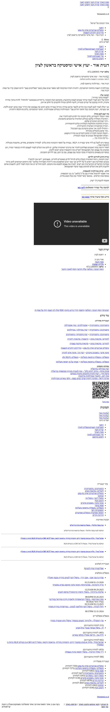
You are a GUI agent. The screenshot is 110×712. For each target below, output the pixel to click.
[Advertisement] (55, 289)
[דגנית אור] (104, 413)
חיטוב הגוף (99, 500)
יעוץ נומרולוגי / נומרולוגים (77, 330)
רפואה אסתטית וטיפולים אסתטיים (89, 513)
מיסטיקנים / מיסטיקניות (99, 325)
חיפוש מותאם (98, 58)
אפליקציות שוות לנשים (94, 568)
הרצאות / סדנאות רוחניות (77, 339)
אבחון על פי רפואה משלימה (67, 362)
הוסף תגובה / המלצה (95, 269)
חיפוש (87, 2)
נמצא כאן (85, 197)
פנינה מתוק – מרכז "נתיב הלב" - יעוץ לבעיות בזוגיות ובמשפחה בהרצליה (80, 371)
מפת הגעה (99, 262)
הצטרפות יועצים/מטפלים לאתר (91, 49)
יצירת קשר (94, 2)
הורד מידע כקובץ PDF (69, 310)
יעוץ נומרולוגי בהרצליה (100, 369)
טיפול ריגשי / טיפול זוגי (94, 498)
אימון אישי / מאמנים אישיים (97, 353)
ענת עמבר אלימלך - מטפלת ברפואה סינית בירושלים (87, 525)
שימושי (101, 496)
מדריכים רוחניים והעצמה (71, 348)
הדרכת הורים (98, 515)
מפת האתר (104, 2)
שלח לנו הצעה (53, 310)
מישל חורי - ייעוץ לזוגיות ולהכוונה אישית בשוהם (89, 373)
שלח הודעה (81, 269)
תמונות (105, 310)
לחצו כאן (81, 187)
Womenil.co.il (103, 697)
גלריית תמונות (98, 264)
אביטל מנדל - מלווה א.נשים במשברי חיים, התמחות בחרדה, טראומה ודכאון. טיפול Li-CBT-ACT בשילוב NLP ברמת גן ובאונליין (62, 538)
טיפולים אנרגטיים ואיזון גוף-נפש (96, 348)
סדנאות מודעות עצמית (79, 343)
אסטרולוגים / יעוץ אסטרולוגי (75, 325)
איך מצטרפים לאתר (95, 56)
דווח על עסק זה (41, 310)
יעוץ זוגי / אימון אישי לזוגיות (73, 353)
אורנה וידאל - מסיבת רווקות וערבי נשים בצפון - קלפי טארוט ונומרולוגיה (80, 378)
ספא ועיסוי (99, 505)
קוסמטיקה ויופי (97, 510)
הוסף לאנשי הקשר (68, 269)
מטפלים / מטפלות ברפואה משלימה (94, 357)
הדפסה (82, 310)
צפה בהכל (105, 402)
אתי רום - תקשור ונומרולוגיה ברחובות (93, 376)
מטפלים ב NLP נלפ (70, 357)
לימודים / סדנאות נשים (99, 339)
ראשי (82, 2)
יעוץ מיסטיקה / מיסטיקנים (76, 334)
